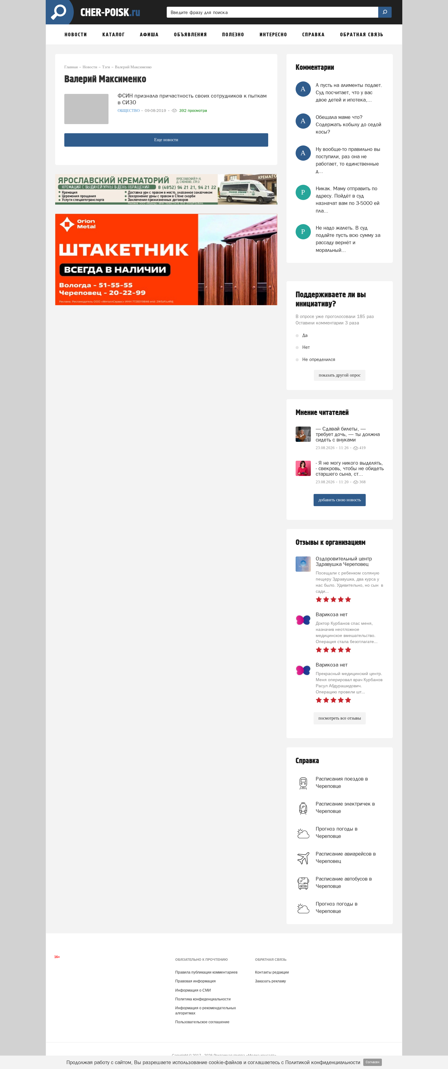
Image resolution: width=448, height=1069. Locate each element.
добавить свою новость (339, 500)
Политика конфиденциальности (203, 999)
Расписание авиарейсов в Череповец (346, 857)
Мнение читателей (322, 412)
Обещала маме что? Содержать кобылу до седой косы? (348, 124)
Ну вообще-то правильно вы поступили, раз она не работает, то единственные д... (348, 160)
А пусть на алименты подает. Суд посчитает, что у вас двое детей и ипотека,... (349, 92)
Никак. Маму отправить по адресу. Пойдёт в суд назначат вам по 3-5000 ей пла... (347, 199)
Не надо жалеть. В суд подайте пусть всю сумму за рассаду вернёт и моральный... (348, 239)
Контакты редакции (272, 972)
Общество (129, 110)
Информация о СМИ (193, 990)
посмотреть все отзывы (339, 718)
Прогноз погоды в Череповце (336, 832)
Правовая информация (195, 981)
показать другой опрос (340, 375)
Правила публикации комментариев (206, 972)
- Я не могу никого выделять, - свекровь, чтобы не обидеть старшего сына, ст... (350, 468)
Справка (307, 760)
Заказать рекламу (270, 981)
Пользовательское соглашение (202, 1022)
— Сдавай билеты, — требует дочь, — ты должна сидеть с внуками (348, 434)
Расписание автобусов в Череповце (344, 882)
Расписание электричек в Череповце (345, 807)
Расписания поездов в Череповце (342, 782)
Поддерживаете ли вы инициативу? (331, 299)
